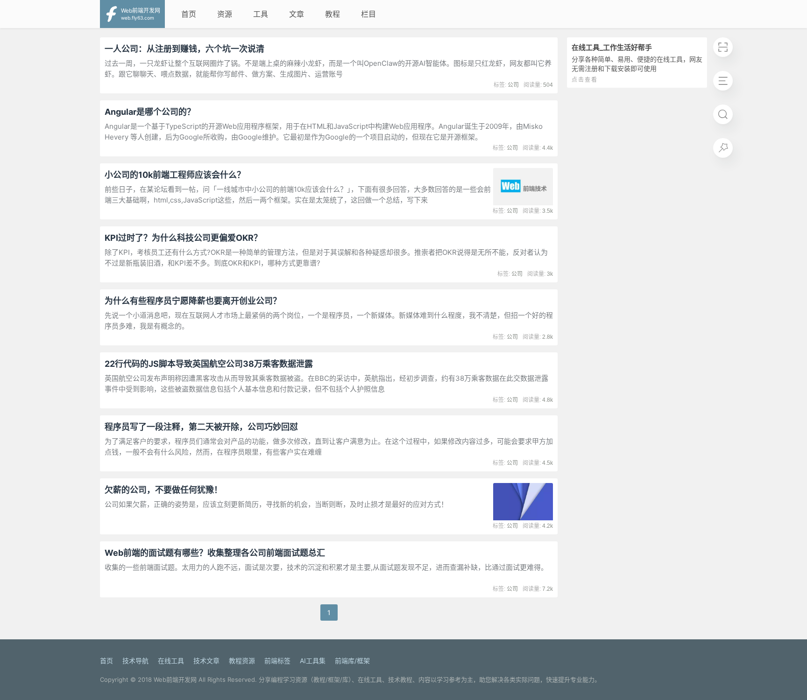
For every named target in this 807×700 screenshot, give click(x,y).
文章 (296, 14)
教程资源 (242, 661)
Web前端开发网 (175, 679)
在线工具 (171, 661)
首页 (188, 14)
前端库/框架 (352, 661)
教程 (332, 14)
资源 (224, 14)
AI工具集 (313, 661)
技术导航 (135, 661)
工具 (260, 14)
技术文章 (206, 661)
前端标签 (277, 661)
